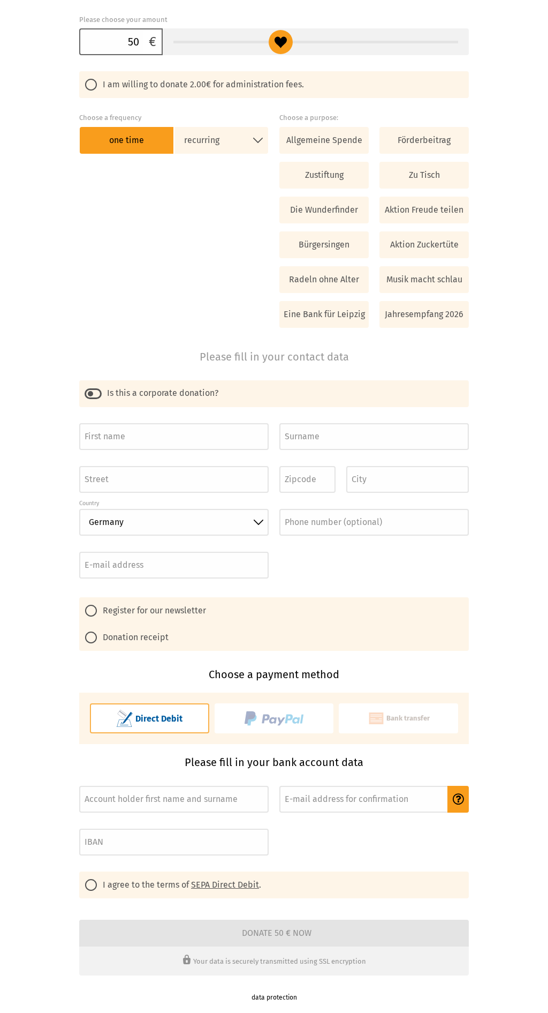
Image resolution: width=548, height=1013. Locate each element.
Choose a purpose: (308, 118)
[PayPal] (274, 718)
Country (89, 503)
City (351, 463)
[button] (458, 799)
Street (87, 463)
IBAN (85, 825)
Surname (290, 420)
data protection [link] (274, 997)
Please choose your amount (123, 20)
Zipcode (290, 463)
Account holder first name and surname (130, 782)
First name (92, 420)
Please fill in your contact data (274, 356)
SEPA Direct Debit (225, 885)
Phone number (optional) (312, 505)
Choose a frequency (110, 118)
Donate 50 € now (276, 933)
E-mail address (99, 548)
